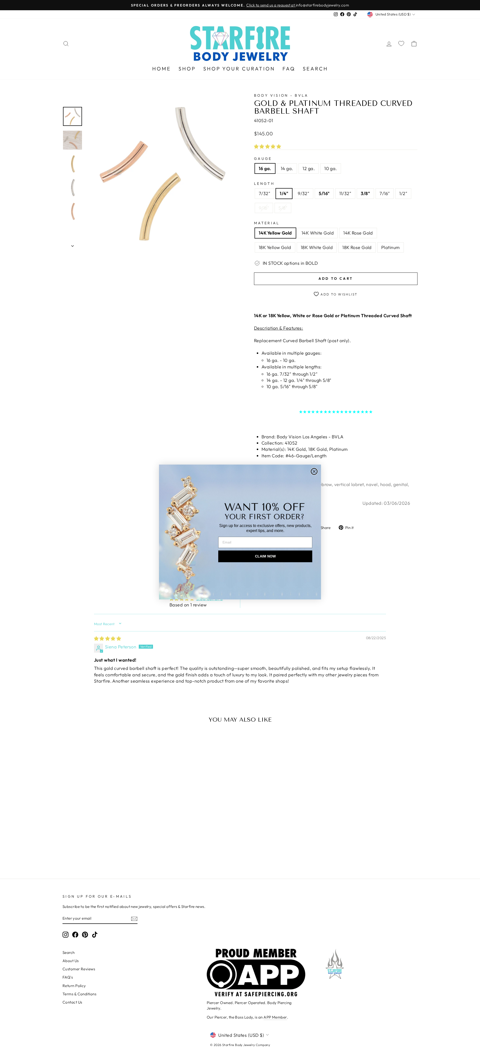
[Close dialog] (314, 471)
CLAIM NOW (265, 556)
